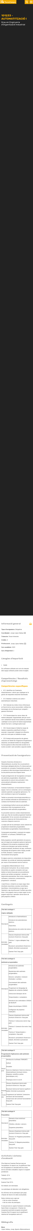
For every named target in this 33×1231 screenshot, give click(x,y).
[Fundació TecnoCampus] (8, 2)
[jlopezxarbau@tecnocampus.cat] (25, 643)
